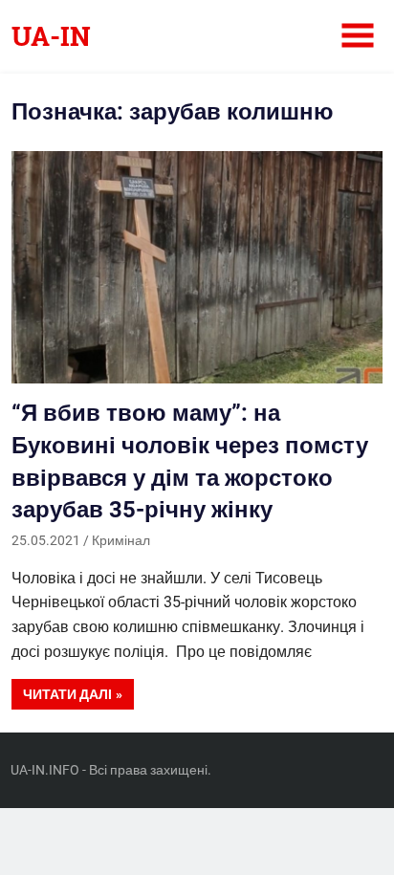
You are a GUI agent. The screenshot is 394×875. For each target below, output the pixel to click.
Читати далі (67, 694)
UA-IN (51, 36)
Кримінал (121, 540)
